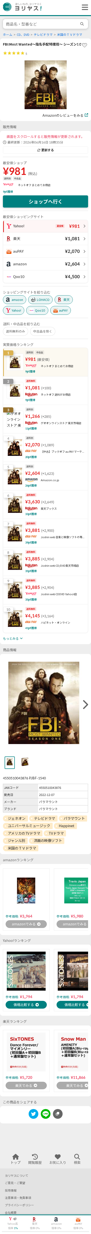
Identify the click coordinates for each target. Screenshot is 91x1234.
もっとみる (11, 639)
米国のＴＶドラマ (69, 35)
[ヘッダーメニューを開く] (83, 7)
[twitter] (33, 1114)
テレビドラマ (43, 35)
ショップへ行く (46, 201)
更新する (47, 150)
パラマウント (74, 818)
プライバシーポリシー (19, 1205)
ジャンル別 (16, 840)
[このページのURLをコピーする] (58, 1114)
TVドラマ (56, 833)
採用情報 (11, 1190)
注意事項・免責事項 (18, 1198)
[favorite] (84, 45)
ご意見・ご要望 (15, 1183)
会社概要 (11, 1213)
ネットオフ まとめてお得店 (34, 185)
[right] (85, 704)
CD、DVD (23, 35)
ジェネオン (16, 818)
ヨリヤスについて (16, 1175)
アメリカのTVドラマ (24, 833)
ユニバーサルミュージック (29, 825)
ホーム (7, 35)
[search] (82, 24)
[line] (46, 1114)
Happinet (66, 825)
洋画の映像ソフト (48, 840)
